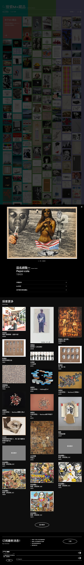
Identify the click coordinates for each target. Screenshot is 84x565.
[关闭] (81, 207)
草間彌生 (5, 385)
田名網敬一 (23, 267)
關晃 (59, 432)
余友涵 (4, 333)
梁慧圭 (4, 410)
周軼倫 (32, 345)
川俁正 (4, 437)
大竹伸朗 (33, 456)
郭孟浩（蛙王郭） (63, 339)
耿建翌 (4, 358)
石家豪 (32, 362)
